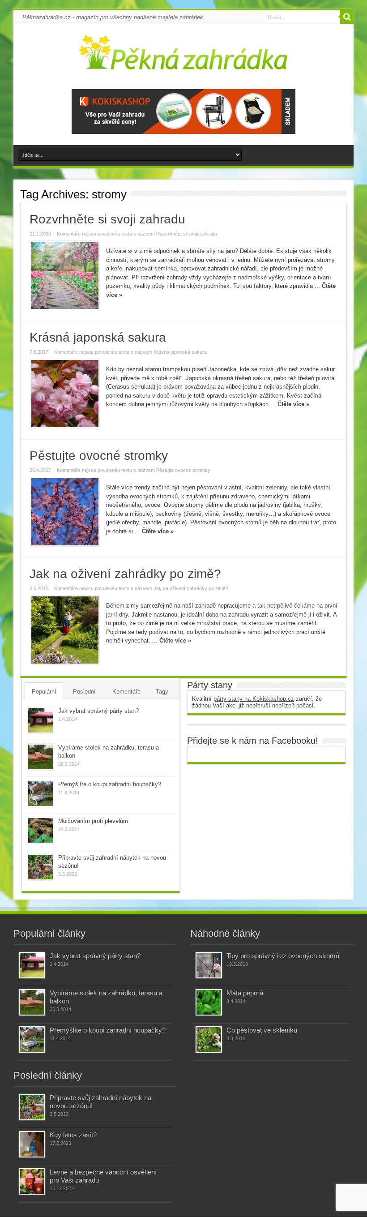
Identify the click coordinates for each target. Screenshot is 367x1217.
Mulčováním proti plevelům (93, 821)
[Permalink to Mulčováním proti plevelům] (40, 830)
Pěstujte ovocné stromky (99, 456)
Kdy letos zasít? (73, 1135)
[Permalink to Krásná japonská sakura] (64, 393)
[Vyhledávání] (347, 17)
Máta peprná (244, 993)
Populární (44, 691)
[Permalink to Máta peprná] (208, 1002)
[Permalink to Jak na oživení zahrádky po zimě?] (64, 630)
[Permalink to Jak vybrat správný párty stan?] (40, 720)
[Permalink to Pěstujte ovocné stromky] (64, 511)
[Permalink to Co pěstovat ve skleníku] (208, 1039)
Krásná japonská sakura (98, 337)
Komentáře (126, 691)
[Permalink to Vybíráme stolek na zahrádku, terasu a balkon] (40, 757)
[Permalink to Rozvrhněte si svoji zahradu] (64, 275)
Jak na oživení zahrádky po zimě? (125, 574)
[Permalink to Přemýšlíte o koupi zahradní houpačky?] (40, 793)
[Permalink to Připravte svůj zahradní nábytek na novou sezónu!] (40, 867)
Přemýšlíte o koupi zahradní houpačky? (109, 784)
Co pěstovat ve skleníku (261, 1030)
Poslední (84, 691)
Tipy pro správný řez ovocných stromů (282, 956)
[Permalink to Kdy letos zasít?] (32, 1144)
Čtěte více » (293, 404)
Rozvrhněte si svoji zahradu (107, 219)
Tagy (162, 691)
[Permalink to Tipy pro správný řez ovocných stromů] (208, 965)
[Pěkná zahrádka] (184, 64)
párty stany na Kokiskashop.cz (253, 698)
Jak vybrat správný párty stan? (98, 710)
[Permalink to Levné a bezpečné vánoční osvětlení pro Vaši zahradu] (32, 1181)
